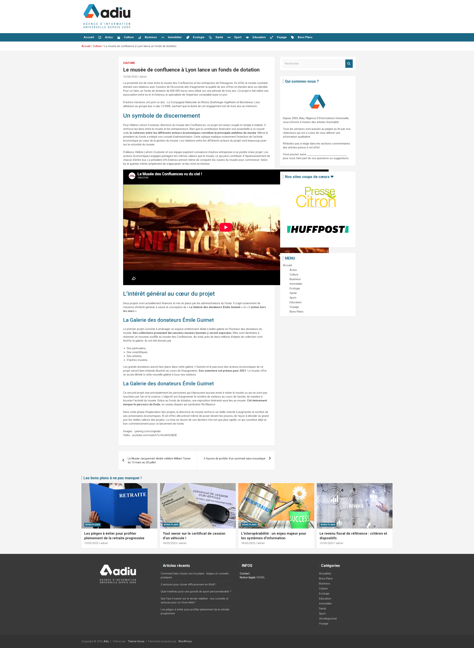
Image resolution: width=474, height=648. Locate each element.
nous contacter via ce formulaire (327, 154)
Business (324, 583)
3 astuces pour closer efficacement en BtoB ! (188, 584)
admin (143, 76)
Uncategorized (328, 618)
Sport (322, 613)
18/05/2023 (170, 543)
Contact (245, 573)
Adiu (106, 641)
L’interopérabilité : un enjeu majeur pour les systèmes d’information (273, 535)
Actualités (325, 573)
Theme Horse (136, 641)
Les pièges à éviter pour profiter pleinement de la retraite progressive (114, 535)
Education (325, 598)
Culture (129, 63)
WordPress (185, 641)
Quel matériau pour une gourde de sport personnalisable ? (196, 591)
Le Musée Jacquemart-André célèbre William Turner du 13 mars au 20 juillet (159, 460)
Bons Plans (92, 524)
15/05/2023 (327, 543)
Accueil (89, 37)
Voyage (323, 623)
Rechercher (349, 63)
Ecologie (324, 593)
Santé (322, 608)
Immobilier (325, 603)
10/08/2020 (130, 76)
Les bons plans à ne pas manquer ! (113, 478)
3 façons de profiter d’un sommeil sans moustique (234, 458)
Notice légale (248, 577)
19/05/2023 (91, 543)
